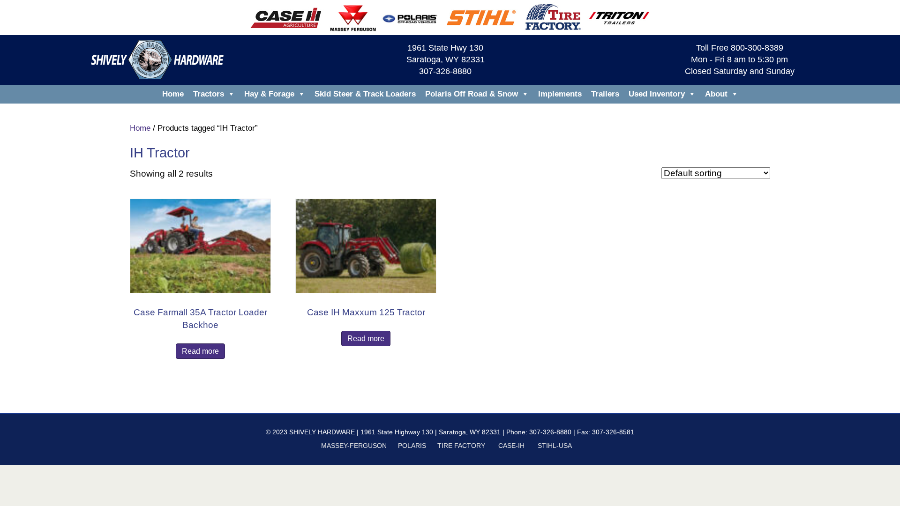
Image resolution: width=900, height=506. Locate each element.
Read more (200, 351)
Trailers (605, 93)
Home (173, 93)
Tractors (208, 93)
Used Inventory (657, 93)
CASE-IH (511, 445)
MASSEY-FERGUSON (354, 445)
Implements (560, 93)
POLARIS (412, 445)
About (716, 93)
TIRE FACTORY (461, 445)
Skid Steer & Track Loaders (365, 93)
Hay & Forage (269, 93)
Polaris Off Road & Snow (471, 93)
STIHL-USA (554, 445)
